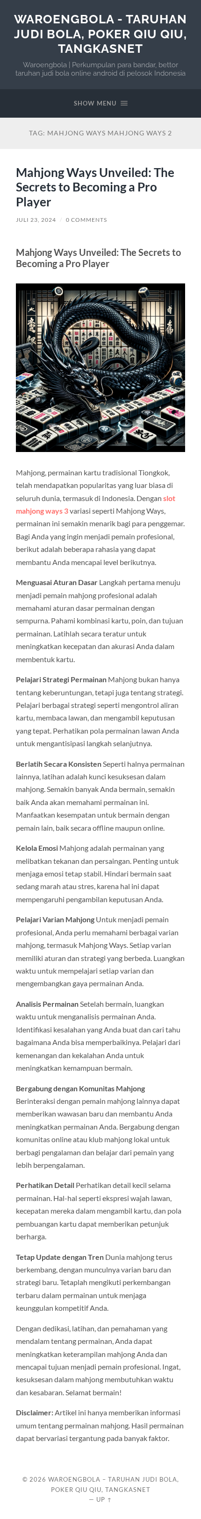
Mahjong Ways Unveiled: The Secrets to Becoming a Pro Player (95, 187)
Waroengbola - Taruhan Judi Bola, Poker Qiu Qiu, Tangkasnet (100, 34)
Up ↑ (104, 1499)
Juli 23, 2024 (36, 219)
